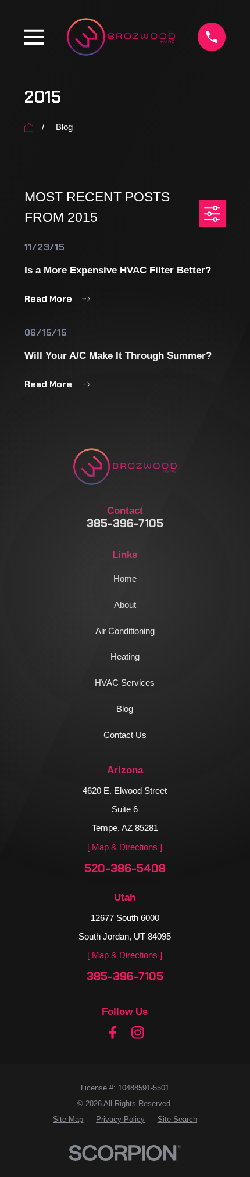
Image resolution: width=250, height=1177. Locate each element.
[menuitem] (68, 1119)
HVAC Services (125, 683)
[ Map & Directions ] (124, 847)
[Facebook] (112, 1032)
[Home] (121, 36)
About (125, 605)
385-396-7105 (125, 523)
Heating (125, 656)
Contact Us (125, 735)
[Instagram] (137, 1032)
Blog (124, 709)
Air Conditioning (125, 631)
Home (125, 579)
